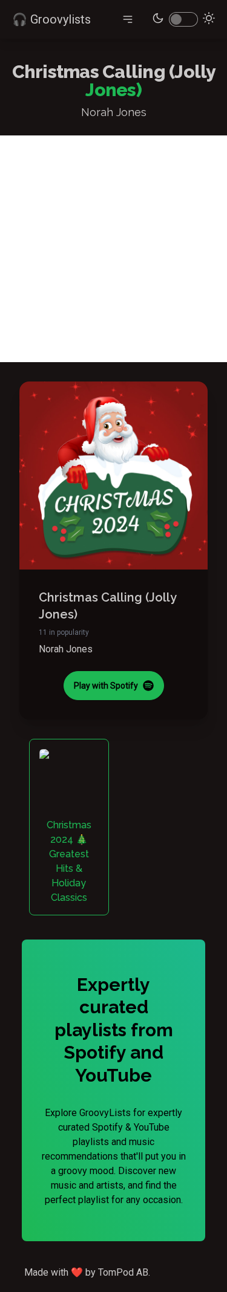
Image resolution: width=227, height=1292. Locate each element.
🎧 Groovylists (51, 19)
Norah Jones (66, 649)
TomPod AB (123, 1272)
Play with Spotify (106, 685)
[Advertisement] (113, 248)
